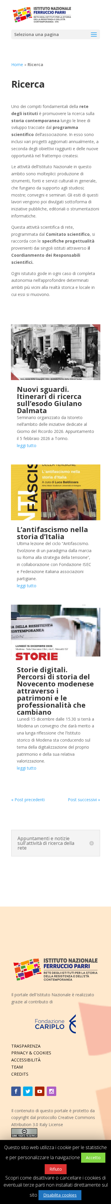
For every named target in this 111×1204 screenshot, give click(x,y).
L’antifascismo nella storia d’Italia (52, 532)
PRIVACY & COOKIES (31, 1053)
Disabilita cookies (60, 1195)
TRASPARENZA (26, 1046)
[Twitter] (28, 1091)
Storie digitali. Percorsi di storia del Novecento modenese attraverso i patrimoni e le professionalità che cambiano (55, 691)
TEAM (17, 1067)
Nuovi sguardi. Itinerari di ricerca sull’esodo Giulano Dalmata (49, 399)
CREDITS (19, 1074)
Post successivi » (84, 799)
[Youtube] (39, 1091)
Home (17, 64)
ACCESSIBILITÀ (26, 1060)
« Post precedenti (28, 799)
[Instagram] (51, 1091)
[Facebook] (16, 1091)
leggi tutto (26, 445)
